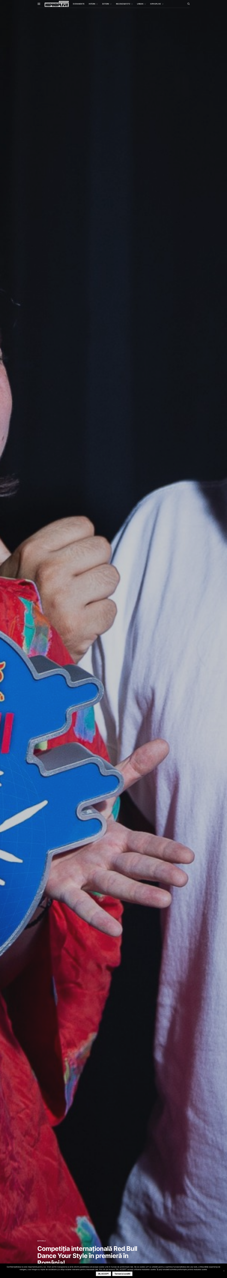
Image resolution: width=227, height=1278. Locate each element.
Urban (140, 4)
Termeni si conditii (122, 1274)
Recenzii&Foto (123, 4)
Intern (92, 4)
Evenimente (78, 4)
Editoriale (41, 1241)
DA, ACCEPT (103, 1274)
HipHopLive (155, 4)
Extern (105, 4)
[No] (223, 1270)
